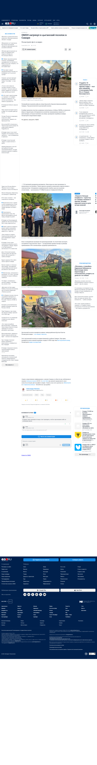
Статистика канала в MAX (8, 583)
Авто (24, 566)
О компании (5, 571)
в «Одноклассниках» (29, 384)
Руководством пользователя (55, 637)
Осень (62, 569)
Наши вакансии (6, 576)
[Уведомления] (91, 24)
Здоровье (26, 583)
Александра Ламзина (33, 388)
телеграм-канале (31, 381)
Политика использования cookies (56, 645)
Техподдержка (5, 579)
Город (24, 574)
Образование (46, 583)
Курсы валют (48, 20)
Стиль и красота (82, 569)
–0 (69, 423)
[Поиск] (87, 24)
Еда (24, 579)
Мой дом (45, 576)
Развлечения (64, 579)
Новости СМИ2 (26, 455)
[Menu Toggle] (2, 24)
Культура (45, 571)
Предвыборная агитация (8, 581)
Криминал (46, 569)
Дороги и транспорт (28, 576)
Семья (62, 583)
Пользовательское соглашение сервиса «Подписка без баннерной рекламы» (66, 649)
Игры (58, 20)
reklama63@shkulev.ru (75, 630)
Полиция (48, 394)
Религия (62, 581)
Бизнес (25, 569)
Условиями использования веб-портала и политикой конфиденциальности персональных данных (70, 639)
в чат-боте (45, 381)
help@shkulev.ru (11, 642)
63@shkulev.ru (18, 640)
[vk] (28, 594)
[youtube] (44, 594)
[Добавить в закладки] (65, 49)
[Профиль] (94, 24)
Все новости (10, 34)
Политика (63, 571)
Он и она (62, 566)
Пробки (49, 23)
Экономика (81, 576)
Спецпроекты (81, 579)
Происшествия (64, 574)
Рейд (42, 394)
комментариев (30, 49)
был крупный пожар (63, 340)
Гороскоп (40, 20)
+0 (65, 423)
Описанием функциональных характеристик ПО (59, 638)
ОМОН (36, 394)
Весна (25, 571)
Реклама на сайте (6, 566)
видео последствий (35, 342)
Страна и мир (81, 571)
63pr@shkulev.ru (69, 634)
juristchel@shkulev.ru (36, 641)
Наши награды (5, 574)
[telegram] (24, 594)
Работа (62, 576)
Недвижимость (6, 20)
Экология (80, 574)
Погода (29, 20)
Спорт (79, 566)
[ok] (32, 594)
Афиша (34, 20)
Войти (27, 445)
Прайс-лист (5, 569)
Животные (26, 581)
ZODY (54, 20)
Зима (44, 566)
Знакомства (22, 20)
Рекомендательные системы (55, 647)
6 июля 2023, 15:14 (26, 45)
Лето (44, 574)
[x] (40, 594)
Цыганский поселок (27, 394)
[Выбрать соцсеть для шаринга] (69, 49)
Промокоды (14, 20)
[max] (36, 594)
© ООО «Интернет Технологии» (9, 653)
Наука (44, 579)
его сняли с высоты (40, 334)
